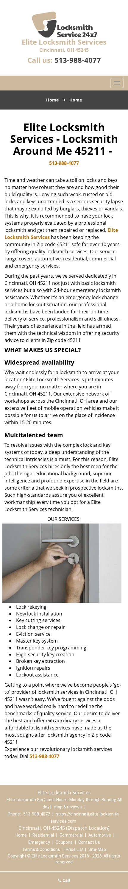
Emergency (39, 842)
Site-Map (97, 849)
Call (65, 880)
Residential (43, 835)
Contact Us (89, 842)
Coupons (64, 842)
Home (52, 100)
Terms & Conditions (41, 849)
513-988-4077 (77, 60)
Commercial (71, 835)
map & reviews (68, 806)
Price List (75, 849)
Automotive (99, 835)
